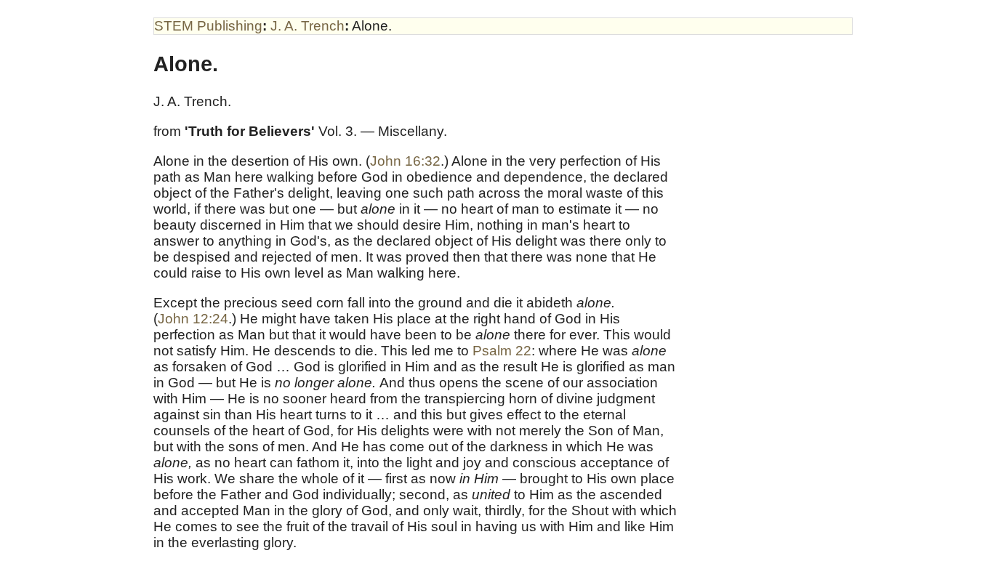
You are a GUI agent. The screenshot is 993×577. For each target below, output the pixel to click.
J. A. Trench (307, 25)
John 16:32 (405, 161)
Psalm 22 (502, 350)
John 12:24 (193, 318)
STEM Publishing (208, 25)
